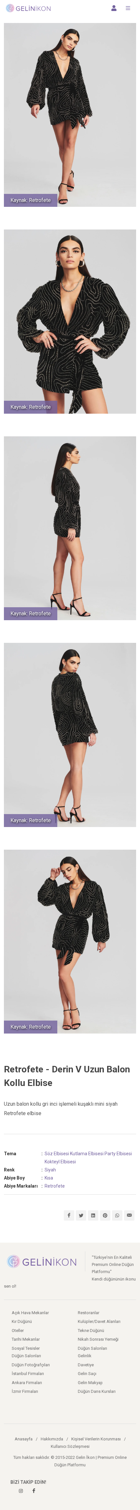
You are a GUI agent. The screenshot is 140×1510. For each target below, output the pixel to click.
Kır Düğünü (22, 1321)
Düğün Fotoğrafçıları (31, 1364)
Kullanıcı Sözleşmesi (70, 1446)
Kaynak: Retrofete (30, 200)
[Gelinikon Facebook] (34, 1491)
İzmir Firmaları (25, 1391)
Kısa (49, 1177)
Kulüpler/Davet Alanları (99, 1321)
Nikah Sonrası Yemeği (98, 1339)
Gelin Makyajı (90, 1382)
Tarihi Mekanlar (26, 1339)
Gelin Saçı (87, 1373)
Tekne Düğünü (91, 1330)
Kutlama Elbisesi (87, 1153)
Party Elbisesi (118, 1153)
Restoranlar (88, 1312)
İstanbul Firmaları (28, 1373)
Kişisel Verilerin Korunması (96, 1439)
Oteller (18, 1330)
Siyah (50, 1169)
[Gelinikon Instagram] (21, 1491)
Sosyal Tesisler (26, 1348)
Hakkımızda (52, 1439)
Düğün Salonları (92, 1348)
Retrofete (55, 1186)
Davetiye (86, 1364)
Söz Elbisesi (57, 1153)
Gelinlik (84, 1355)
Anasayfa (24, 1439)
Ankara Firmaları (27, 1382)
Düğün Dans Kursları (97, 1391)
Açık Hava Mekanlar (30, 1312)
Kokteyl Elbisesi (60, 1161)
